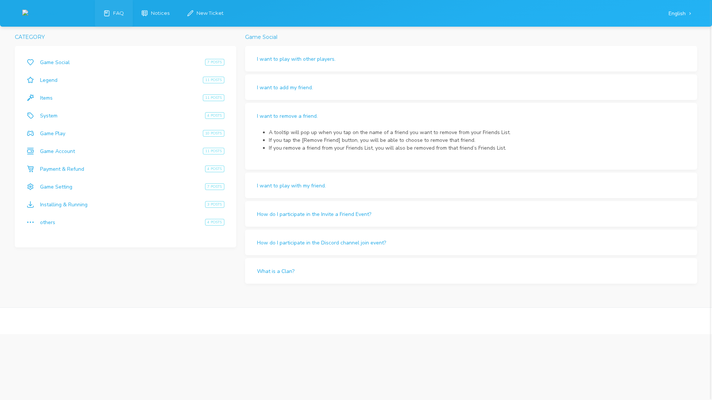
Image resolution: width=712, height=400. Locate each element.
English (678, 13)
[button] (471, 58)
